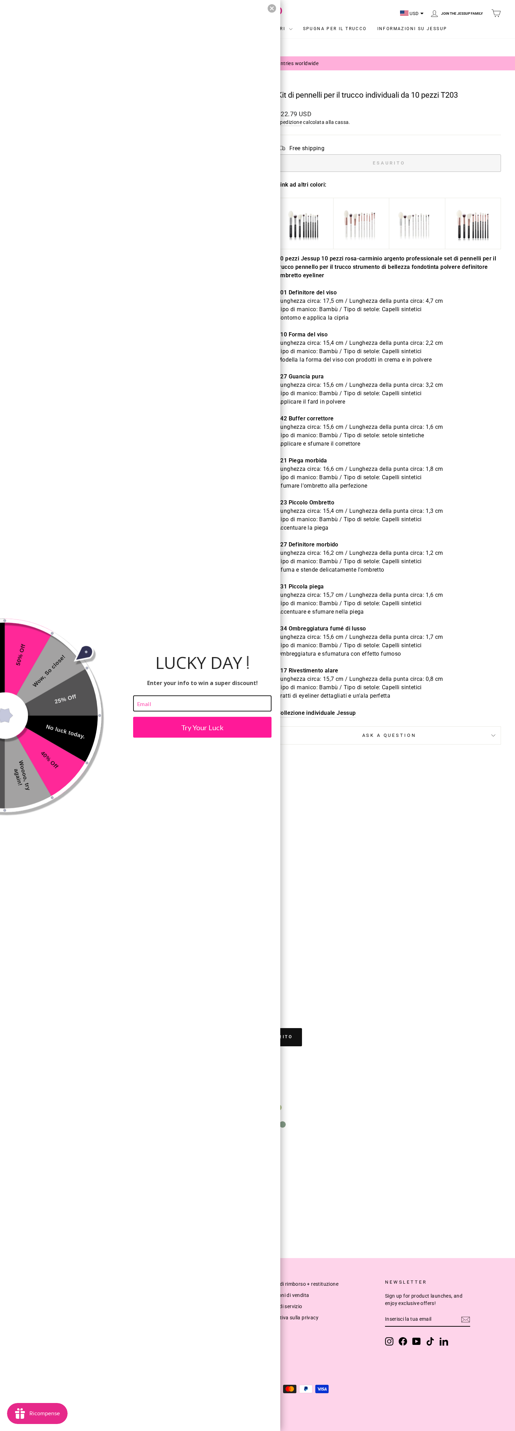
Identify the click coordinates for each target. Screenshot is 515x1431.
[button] (272, 8)
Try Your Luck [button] (202, 727)
